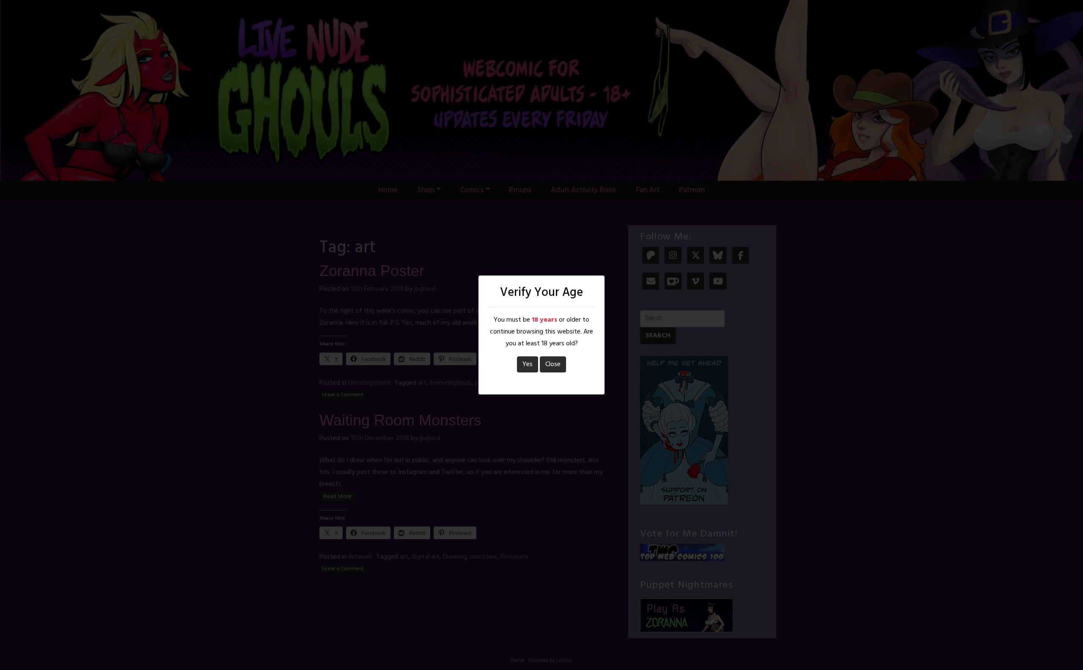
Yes (527, 364)
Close (553, 364)
